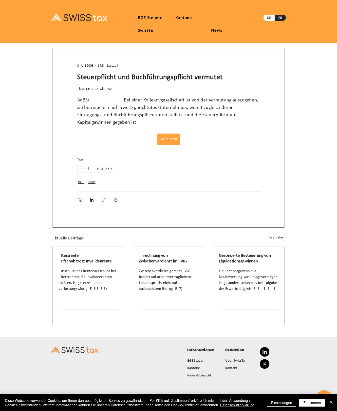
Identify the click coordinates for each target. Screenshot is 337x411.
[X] (264, 364)
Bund (84, 169)
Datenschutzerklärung (237, 404)
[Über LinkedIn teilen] (91, 199)
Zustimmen (312, 402)
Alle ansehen (275, 237)
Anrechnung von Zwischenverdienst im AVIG (163, 258)
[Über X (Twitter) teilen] (79, 199)
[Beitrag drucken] (115, 199)
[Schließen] (331, 402)
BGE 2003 (104, 169)
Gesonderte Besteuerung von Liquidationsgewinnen (245, 258)
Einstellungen (281, 402)
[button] (183, 18)
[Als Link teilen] (103, 199)
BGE (81, 182)
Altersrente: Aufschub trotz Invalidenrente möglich (85, 258)
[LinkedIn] (264, 352)
